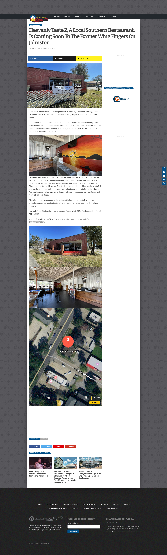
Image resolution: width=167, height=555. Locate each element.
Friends (67, 16)
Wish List (89, 16)
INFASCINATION (111, 522)
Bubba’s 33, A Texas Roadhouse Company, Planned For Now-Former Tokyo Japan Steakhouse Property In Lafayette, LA (65, 476)
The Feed (56, 16)
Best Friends (104, 504)
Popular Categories (89, 504)
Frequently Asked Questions (92, 508)
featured (44, 439)
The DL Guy (35, 48)
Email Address (73, 523)
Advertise (101, 16)
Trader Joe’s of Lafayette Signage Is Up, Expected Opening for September (90, 474)
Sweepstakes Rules (112, 508)
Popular (78, 16)
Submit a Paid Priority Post (58, 508)
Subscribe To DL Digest (70, 504)
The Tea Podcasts (52, 504)
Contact (113, 16)
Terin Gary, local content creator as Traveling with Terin (39, 473)
